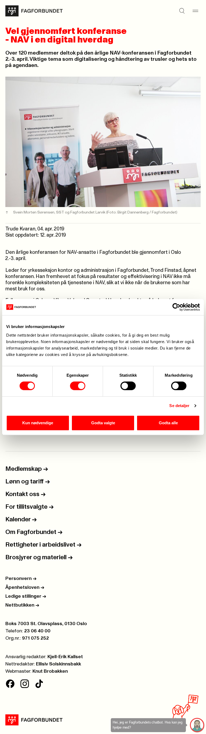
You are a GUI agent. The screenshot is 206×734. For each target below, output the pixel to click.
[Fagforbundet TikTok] (39, 684)
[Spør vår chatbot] (197, 725)
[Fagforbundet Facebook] (10, 684)
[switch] (77, 386)
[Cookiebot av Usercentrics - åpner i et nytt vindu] (176, 307)
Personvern (20, 578)
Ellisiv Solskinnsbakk (58, 664)
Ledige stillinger (25, 596)
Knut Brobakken (50, 671)
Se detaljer (179, 405)
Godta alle (168, 423)
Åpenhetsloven (24, 587)
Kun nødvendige (37, 423)
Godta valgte (103, 423)
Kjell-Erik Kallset (65, 656)
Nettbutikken (22, 605)
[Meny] (195, 10)
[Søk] (181, 10)
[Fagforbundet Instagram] (25, 684)
